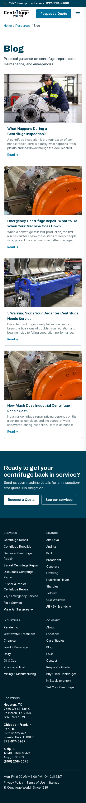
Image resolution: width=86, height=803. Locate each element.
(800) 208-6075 (16, 761)
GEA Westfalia (55, 600)
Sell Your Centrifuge (60, 687)
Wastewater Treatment (19, 634)
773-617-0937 (14, 741)
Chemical (10, 640)
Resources (22, 25)
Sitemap (53, 782)
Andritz (51, 546)
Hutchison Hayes (58, 579)
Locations (52, 634)
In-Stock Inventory (59, 680)
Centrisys (52, 566)
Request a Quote (53, 14)
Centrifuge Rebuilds (17, 546)
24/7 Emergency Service (21, 596)
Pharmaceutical (14, 667)
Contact (51, 660)
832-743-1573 (14, 717)
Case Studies (55, 640)
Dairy (7, 654)
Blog (49, 647)
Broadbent (53, 560)
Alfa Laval (52, 540)
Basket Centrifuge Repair (21, 565)
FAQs (49, 654)
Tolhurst (51, 593)
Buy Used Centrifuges (61, 674)
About (50, 627)
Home (8, 25)
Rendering (11, 627)
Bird (49, 553)
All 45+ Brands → (58, 606)
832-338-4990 (57, 3)
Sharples (52, 586)
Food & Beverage (16, 647)
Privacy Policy (13, 782)
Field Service (13, 602)
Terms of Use (36, 782)
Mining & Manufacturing (20, 674)
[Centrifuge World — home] (16, 14)
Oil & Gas (10, 660)
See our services (59, 500)
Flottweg (52, 573)
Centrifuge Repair (16, 540)
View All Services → (18, 609)
